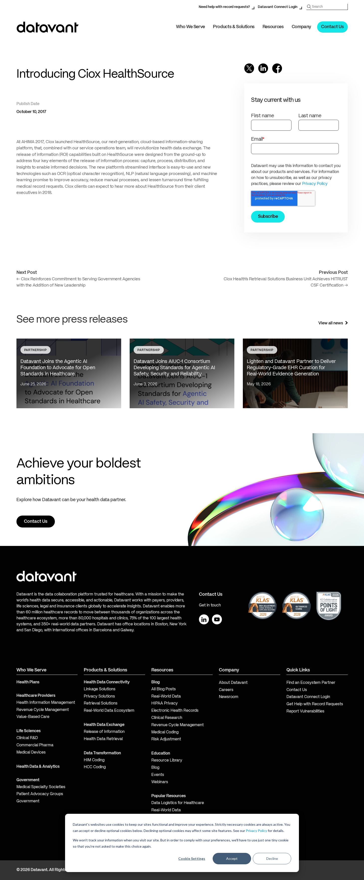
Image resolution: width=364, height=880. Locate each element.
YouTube (217, 619)
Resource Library (166, 761)
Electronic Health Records (174, 711)
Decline (272, 858)
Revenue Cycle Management (42, 710)
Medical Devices (31, 753)
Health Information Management (45, 703)
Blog (155, 768)
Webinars (159, 782)
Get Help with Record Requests (314, 704)
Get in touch (210, 605)
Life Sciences (28, 731)
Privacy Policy (256, 830)
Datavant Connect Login (277, 7)
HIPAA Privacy (164, 703)
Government (27, 780)
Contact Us (332, 27)
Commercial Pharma (34, 745)
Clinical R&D (27, 738)
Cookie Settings (191, 858)
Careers (226, 690)
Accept (232, 858)
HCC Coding (95, 767)
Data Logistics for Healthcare (177, 803)
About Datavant (233, 683)
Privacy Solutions (99, 697)
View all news (330, 323)
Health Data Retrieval (103, 739)
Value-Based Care (32, 717)
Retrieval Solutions (100, 703)
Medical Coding (165, 732)
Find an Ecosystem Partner (310, 683)
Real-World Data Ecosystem (109, 711)
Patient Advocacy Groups (39, 794)
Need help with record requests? (224, 7)
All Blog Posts (163, 689)
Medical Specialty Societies (40, 787)
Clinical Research (166, 718)
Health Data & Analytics (38, 767)
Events (157, 775)
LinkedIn (204, 619)
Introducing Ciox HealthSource (95, 74)
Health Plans (27, 682)
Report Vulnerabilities (305, 711)
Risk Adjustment (166, 739)
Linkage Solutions (99, 689)
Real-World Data (166, 697)
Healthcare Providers (35, 696)
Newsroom (228, 697)
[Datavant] (47, 27)
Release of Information (104, 732)
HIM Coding (94, 760)
